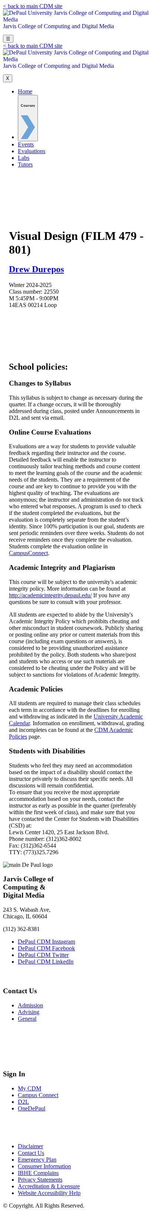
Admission (30, 1005)
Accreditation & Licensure (49, 1186)
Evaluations (31, 151)
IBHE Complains (38, 1173)
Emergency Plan (37, 1159)
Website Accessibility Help (49, 1193)
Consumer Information (44, 1166)
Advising (28, 1012)
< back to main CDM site (32, 6)
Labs (23, 158)
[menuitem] (28, 118)
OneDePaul (31, 1108)
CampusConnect (28, 553)
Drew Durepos (36, 269)
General (27, 1019)
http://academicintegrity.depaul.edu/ (50, 595)
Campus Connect (38, 1095)
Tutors (25, 164)
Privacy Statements (40, 1179)
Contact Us (31, 1153)
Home (25, 91)
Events (26, 144)
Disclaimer (30, 1146)
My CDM (29, 1088)
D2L (23, 1102)
